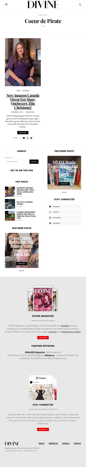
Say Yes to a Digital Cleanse (24, 203)
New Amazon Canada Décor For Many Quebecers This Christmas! (22, 101)
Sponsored (25, 90)
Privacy (77, 443)
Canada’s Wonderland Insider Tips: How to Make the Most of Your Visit (26, 215)
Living (18, 90)
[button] (20, 271)
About (41, 443)
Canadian (64, 325)
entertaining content (71, 331)
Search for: (9, 157)
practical (53, 331)
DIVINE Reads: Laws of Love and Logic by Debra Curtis (64, 167)
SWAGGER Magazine (35, 352)
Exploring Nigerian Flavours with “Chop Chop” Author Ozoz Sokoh (25, 190)
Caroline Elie (30, 112)
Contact (66, 443)
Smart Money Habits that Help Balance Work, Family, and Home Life (21, 245)
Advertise (53, 443)
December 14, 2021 (17, 112)
